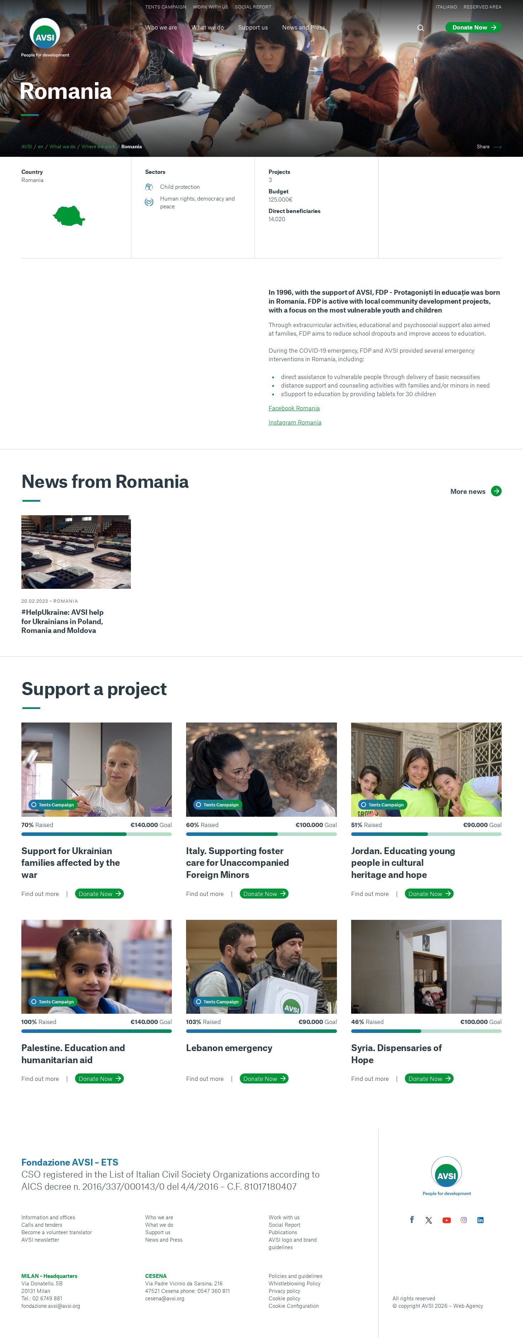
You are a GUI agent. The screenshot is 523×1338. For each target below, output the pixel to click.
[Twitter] (428, 1221)
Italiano (446, 7)
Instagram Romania (295, 422)
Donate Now (95, 893)
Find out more (40, 893)
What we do (207, 27)
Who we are (161, 27)
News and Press (303, 27)
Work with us (210, 7)
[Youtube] (447, 1221)
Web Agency (468, 1305)
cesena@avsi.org (165, 1298)
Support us (253, 27)
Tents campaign (165, 7)
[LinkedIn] (480, 1221)
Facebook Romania (294, 407)
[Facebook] (412, 1220)
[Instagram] (464, 1221)
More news (468, 491)
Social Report (253, 7)
